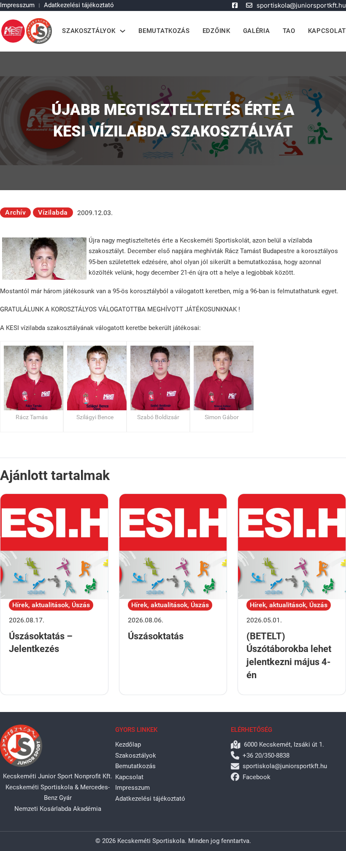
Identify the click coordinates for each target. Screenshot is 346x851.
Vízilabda (53, 212)
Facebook (256, 777)
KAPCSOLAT (327, 31)
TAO (289, 31)
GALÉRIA (256, 31)
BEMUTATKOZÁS (163, 31)
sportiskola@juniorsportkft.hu (301, 5)
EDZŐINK (216, 31)
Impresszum (17, 5)
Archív (15, 212)
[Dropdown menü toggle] (122, 31)
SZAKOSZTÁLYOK (88, 31)
